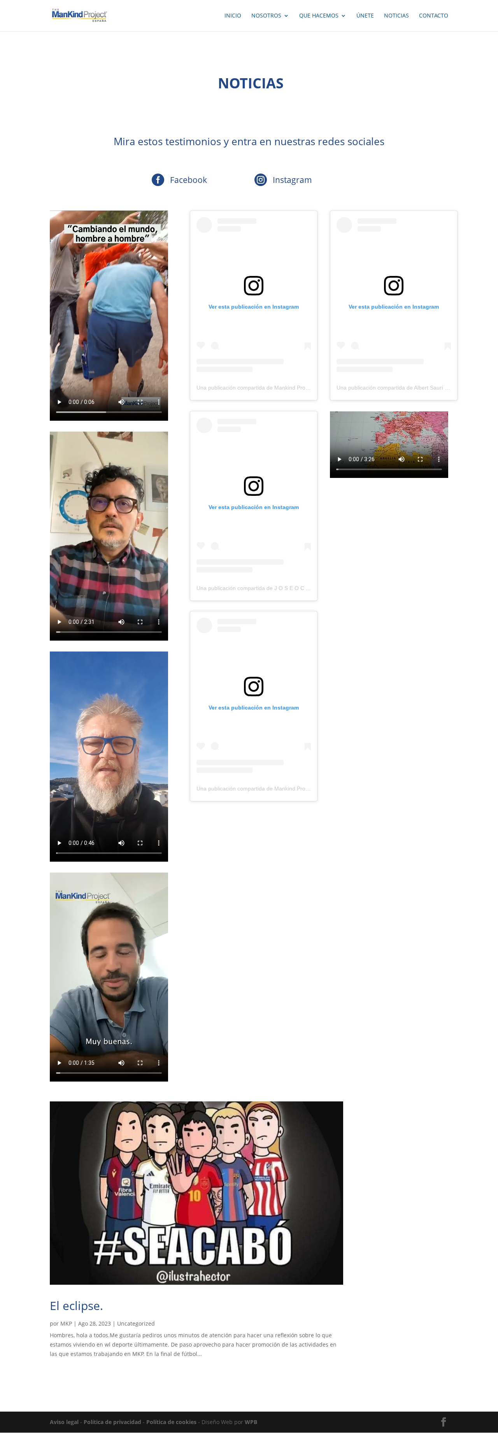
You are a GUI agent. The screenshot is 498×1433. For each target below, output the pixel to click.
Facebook (188, 179)
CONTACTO (433, 16)
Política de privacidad (112, 1422)
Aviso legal (64, 1422)
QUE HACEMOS (318, 16)
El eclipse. (76, 1306)
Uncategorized (136, 1323)
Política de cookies (171, 1422)
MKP (66, 1323)
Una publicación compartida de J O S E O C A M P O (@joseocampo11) (284, 588)
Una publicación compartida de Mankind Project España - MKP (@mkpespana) (293, 388)
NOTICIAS (396, 16)
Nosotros (266, 16)
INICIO (232, 16)
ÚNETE (365, 16)
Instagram (292, 179)
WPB (251, 1422)
